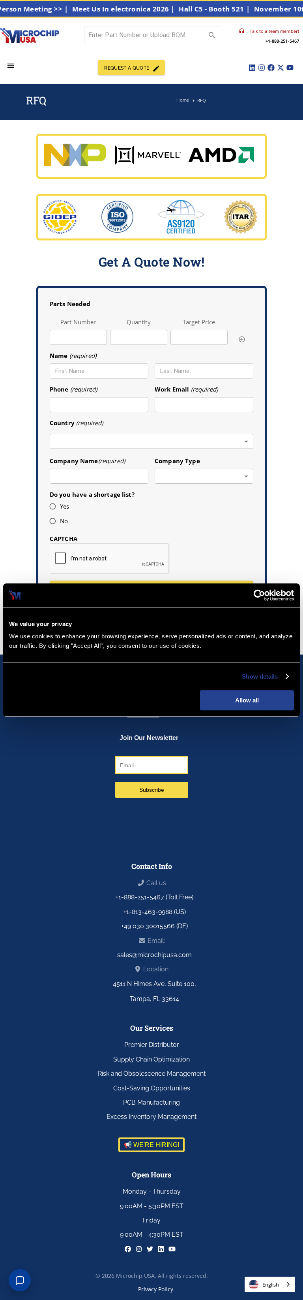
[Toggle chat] (20, 1280)
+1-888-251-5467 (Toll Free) (154, 897)
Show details (260, 676)
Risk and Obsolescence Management (152, 1073)
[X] (280, 67)
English (270, 1284)
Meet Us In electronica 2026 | (133, 8)
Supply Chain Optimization (151, 1059)
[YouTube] (290, 67)
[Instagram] (261, 67)
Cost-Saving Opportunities (151, 1088)
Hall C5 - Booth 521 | (224, 8)
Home (182, 100)
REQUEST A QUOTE (126, 68)
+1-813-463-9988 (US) (154, 912)
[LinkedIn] (252, 67)
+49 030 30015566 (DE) (154, 926)
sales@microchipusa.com (154, 955)
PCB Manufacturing (151, 1102)
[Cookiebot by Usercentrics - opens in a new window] (259, 595)
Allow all (247, 700)
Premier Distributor (151, 1044)
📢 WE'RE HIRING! (151, 1144)
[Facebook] (271, 67)
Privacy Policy (155, 1289)
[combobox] (151, 441)
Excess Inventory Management (151, 1116)
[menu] (11, 66)
